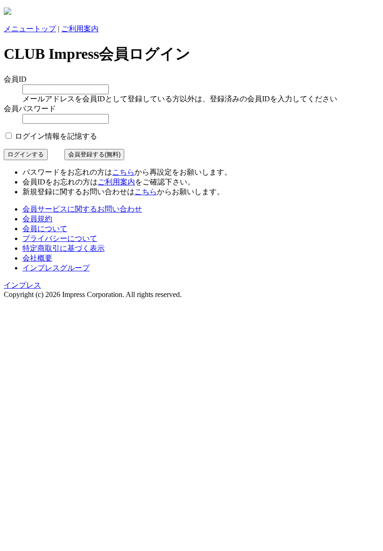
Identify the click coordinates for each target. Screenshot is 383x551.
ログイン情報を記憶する (55, 136)
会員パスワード (30, 109)
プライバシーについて (59, 238)
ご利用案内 (80, 29)
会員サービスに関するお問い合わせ (82, 209)
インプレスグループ (56, 268)
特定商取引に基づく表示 (63, 248)
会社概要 (37, 258)
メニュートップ (30, 29)
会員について (44, 229)
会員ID (15, 79)
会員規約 (37, 219)
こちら (123, 172)
